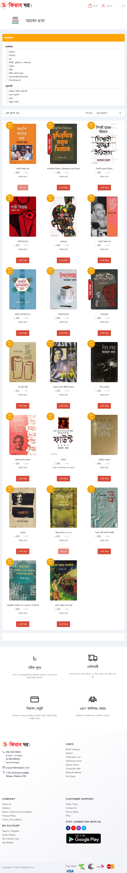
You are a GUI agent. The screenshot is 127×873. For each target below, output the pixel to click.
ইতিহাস (12, 52)
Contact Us (71, 808)
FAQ (68, 815)
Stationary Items (74, 761)
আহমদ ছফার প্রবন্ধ (22, 459)
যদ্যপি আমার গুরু (22, 168)
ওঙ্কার (22, 532)
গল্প (10, 59)
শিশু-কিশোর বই (15, 80)
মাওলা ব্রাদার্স (14, 94)
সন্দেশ (11, 98)
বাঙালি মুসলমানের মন (23, 314)
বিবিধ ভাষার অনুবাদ (16, 73)
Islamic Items (72, 764)
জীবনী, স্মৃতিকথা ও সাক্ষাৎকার (20, 62)
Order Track (72, 804)
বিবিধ (11, 69)
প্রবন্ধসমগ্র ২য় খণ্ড (63, 532)
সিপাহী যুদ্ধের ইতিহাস (104, 168)
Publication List (73, 757)
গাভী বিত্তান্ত (23, 241)
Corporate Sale (73, 768)
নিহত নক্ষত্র (104, 387)
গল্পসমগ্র (63, 241)
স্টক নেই (23, 187)
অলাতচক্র (104, 314)
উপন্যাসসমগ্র (63, 314)
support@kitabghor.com (17, 767)
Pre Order (71, 776)
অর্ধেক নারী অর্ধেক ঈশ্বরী (104, 532)
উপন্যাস (12, 55)
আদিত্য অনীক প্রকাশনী (18, 91)
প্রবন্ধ (11, 66)
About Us (6, 804)
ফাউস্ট (63, 459)
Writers (69, 753)
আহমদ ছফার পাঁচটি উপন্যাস (63, 387)
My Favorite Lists (10, 838)
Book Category (73, 749)
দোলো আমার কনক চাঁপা (63, 605)
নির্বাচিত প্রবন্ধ (104, 459)
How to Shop (72, 812)
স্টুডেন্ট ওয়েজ (14, 101)
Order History (8, 835)
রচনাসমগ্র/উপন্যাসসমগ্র (18, 76)
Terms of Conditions (12, 819)
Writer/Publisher (73, 772)
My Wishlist (7, 842)
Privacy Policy (9, 815)
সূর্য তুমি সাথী (23, 387)
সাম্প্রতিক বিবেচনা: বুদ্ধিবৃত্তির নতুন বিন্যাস (63, 168)
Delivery (6, 808)
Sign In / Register (10, 831)
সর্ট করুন (89, 113)
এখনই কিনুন (63, 187)
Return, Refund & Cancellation (17, 812)
